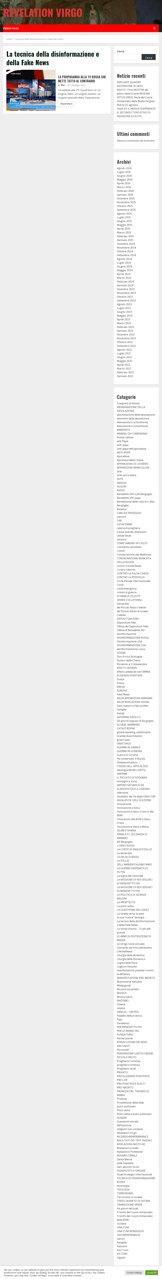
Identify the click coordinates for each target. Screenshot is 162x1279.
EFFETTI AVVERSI (127, 668)
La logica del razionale (130, 876)
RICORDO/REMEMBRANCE (132, 1136)
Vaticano (122, 1246)
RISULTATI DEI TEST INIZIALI (134, 1140)
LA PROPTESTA (126, 902)
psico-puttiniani (126, 1106)
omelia (121, 1008)
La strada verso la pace (130, 913)
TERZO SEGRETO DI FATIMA (133, 1201)
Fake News (123, 694)
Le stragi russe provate (131, 944)
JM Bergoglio (125, 842)
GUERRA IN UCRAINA (129, 751)
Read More (66, 103)
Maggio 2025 (124, 225)
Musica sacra (124, 997)
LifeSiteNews (124, 951)
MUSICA (122, 993)
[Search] (154, 28)
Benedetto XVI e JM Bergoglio (134, 494)
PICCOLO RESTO (126, 1057)
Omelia (121, 1004)
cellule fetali (124, 535)
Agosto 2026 (124, 168)
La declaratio (124, 853)
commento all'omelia (129, 547)
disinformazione (126, 634)
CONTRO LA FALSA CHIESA (133, 573)
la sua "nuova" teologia (130, 917)
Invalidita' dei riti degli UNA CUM (136, 796)
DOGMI (121, 653)
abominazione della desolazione (136, 414)
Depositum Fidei (126, 622)
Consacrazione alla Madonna (134, 554)
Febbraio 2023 (125, 327)
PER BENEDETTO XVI (129, 1027)
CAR (119, 520)
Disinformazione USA (129, 641)
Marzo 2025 (124, 232)
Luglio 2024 (124, 262)
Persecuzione (125, 1038)
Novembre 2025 (126, 202)
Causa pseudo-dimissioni (131, 532)
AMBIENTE (123, 430)
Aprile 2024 (123, 274)
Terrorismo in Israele (129, 1197)
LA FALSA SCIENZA (128, 857)
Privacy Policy (11, 28)
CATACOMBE (124, 524)
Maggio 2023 (124, 315)
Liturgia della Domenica (131, 959)
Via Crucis (122, 1250)
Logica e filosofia (127, 966)
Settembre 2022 (126, 346)
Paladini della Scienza (129, 1015)
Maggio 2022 (124, 361)
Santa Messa (124, 1159)
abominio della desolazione (133, 418)
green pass (123, 739)
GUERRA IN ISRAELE (128, 747)
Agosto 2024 (124, 259)
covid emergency (127, 588)
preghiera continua (128, 1065)
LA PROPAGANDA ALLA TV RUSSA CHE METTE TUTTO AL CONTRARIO (31, 90)
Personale (123, 1049)
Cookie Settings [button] (134, 1272)
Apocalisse (14, 103)
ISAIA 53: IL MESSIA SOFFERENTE (136, 108)
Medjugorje (124, 985)
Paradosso (123, 1023)
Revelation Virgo (42, 12)
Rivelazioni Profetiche (130, 1151)
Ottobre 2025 (125, 206)
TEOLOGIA (123, 1189)
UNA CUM (123, 1227)
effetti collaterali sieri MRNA (133, 671)
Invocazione (124, 804)
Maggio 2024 (124, 270)
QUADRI (122, 1117)
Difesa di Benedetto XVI (131, 630)
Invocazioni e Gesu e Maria (133, 826)
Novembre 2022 (126, 338)
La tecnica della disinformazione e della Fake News (32, 107)
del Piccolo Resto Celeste (131, 607)
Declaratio (123, 603)
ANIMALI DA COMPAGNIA (132, 433)
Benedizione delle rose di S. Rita (135, 501)
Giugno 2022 (124, 357)
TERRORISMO (125, 1193)
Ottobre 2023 (125, 296)
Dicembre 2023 (126, 289)
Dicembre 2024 (126, 244)
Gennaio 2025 (125, 240)
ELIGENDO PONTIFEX (129, 675)
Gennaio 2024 (125, 285)
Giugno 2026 (124, 175)
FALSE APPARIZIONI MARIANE (135, 698)
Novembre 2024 (126, 247)
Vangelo (122, 1242)
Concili (121, 550)
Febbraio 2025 (125, 236)
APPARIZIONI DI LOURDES (132, 464)
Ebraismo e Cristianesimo (132, 664)
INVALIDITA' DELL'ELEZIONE (134, 800)
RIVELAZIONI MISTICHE (131, 1144)
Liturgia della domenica (130, 955)
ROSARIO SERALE (127, 1155)
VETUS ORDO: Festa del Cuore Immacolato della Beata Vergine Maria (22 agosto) (136, 101)
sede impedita (125, 1163)
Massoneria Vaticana (129, 981)
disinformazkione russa (131, 649)
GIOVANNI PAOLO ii (128, 717)
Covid (120, 585)
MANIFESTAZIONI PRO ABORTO (136, 978)
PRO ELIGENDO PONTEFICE (133, 1076)
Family (120, 713)
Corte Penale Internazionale (133, 581)
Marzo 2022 (124, 368)
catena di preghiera (128, 528)
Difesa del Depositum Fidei (132, 626)
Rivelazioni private (128, 1148)
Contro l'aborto (126, 569)
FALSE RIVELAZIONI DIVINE (133, 702)
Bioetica (121, 509)
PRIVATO (122, 1072)
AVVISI (121, 490)
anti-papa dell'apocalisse (131, 448)
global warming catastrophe (133, 732)
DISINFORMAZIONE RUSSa (133, 637)
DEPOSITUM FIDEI (128, 619)
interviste (122, 792)
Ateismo (122, 482)
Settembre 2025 (126, 210)
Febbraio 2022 (125, 372)
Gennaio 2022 (125, 376)
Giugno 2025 (124, 221)
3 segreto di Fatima (128, 403)
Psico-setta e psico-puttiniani (134, 1114)
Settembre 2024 (126, 255)
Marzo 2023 (124, 323)
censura (121, 539)
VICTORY (122, 1254)
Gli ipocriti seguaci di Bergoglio (135, 721)
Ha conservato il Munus (131, 758)
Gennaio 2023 (125, 330)
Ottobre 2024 (125, 251)
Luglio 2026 (124, 172)
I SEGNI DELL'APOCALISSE (132, 766)
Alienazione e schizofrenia (132, 422)
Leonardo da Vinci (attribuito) (134, 947)
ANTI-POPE (124, 452)
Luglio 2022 (124, 353)
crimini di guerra (126, 592)
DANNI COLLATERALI (129, 600)
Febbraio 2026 (125, 191)
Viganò (121, 1257)
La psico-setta (125, 906)
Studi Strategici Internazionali (134, 1174)
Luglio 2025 (124, 217)
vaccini (121, 1238)
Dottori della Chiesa (128, 660)
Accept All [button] (151, 1272)
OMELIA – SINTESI (128, 1012)
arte (119, 471)
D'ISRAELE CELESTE (128, 596)
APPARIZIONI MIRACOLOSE (133, 467)
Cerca (120, 51)
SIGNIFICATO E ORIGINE (131, 1170)
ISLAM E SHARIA (126, 830)
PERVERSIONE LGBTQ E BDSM (135, 1053)
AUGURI (121, 486)
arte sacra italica (126, 475)
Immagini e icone (127, 781)
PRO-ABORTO (125, 1087)
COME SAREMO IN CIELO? (132, 543)
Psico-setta (123, 1110)
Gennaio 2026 (125, 194)
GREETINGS (124, 743)
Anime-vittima (125, 437)
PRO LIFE (122, 1080)
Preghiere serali (126, 1068)
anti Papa (122, 441)
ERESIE (121, 687)
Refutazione (124, 1125)
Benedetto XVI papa (128, 498)
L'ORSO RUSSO (126, 845)
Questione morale (127, 1121)
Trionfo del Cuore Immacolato (135, 1212)
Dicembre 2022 (126, 334)
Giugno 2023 (124, 312)
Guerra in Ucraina (127, 755)
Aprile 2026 (123, 183)
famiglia (121, 709)
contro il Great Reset (129, 566)
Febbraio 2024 (125, 281)
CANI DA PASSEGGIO (129, 513)
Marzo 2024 (124, 278)
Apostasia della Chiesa (130, 460)
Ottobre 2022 (125, 342)
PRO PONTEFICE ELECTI (131, 1083)
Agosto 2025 (124, 213)
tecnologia (123, 1185)
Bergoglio (123, 505)
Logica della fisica (127, 962)
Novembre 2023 (126, 293)
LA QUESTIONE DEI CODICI (133, 910)
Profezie (122, 1099)
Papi (119, 1019)
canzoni (121, 516)
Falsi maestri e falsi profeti (132, 705)
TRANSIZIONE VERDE (129, 1204)
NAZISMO (123, 1000)
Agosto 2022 (124, 349)
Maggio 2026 (124, 179)
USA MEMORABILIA (128, 1235)
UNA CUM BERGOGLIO (130, 1231)
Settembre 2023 (126, 300)
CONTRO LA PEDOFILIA (131, 577)
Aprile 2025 (123, 228)
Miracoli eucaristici (128, 989)
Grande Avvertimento (129, 736)
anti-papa (122, 445)
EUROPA (122, 690)
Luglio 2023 (124, 308)
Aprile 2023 (123, 319)
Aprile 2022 (123, 364)
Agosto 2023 (124, 304)
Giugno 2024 (124, 266)
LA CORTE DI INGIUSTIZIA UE (134, 849)
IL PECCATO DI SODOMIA (132, 777)
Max (62, 85)
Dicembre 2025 (126, 198)
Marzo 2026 (124, 187)
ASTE (120, 479)
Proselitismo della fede (130, 1102)
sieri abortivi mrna (128, 1167)
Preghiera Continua (128, 1061)
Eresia (120, 679)
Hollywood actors (127, 762)
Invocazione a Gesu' (128, 808)
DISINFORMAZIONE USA (131, 645)
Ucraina (121, 1223)
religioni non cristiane (130, 1129)
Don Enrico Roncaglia (129, 656)
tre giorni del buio (127, 1208)
